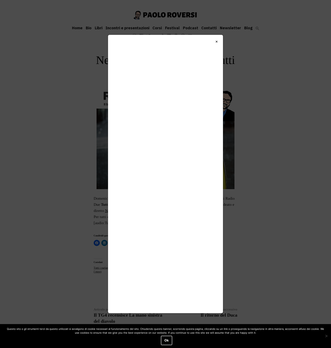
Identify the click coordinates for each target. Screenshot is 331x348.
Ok (166, 340)
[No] (326, 336)
